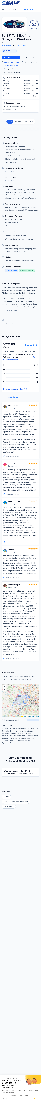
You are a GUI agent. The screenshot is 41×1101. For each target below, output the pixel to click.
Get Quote (30, 57)
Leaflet (25, 716)
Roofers (6, 797)
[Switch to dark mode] (33, 3)
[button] (4, 686)
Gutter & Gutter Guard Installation (15, 802)
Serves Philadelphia (11, 62)
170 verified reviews (11, 65)
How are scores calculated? (14, 389)
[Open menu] (38, 3)
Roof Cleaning (8, 806)
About (10, 122)
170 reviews (21, 46)
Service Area (28, 122)
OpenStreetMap (34, 716)
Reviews (18, 122)
